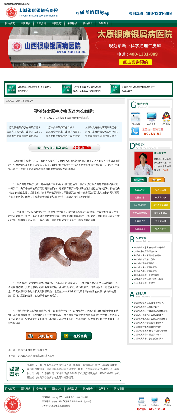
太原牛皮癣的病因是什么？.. (61, 127)
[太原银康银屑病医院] (88, 18)
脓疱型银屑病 (95, 91)
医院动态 (57, 23)
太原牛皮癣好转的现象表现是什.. (102, 127)
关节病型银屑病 (94, 87)
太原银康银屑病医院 (77, 117)
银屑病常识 (23, 87)
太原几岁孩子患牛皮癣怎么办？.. (24, 131)
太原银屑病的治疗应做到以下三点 (36, 355)
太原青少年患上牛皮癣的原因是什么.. (151, 318)
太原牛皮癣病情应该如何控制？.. (102, 131)
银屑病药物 (138, 87)
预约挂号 (88, 23)
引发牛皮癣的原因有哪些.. (146, 271)
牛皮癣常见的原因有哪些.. (146, 267)
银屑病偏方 (149, 87)
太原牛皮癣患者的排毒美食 (32, 350)
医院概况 (25, 23)
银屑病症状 (45, 87)
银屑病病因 (34, 87)
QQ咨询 (166, 124)
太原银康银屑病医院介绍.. (146, 251)
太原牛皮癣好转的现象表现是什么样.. (151, 311)
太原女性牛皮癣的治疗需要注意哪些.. (151, 330)
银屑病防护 (23, 91)
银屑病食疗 (127, 91)
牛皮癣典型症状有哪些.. (145, 283)
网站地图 (119, 388)
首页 (18, 101)
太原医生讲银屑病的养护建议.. (23, 136)
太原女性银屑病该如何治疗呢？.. (24, 127)
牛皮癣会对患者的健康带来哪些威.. (150, 247)
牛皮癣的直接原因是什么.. (146, 263)
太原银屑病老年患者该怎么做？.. (149, 338)
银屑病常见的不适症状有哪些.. (148, 255)
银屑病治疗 (127, 87)
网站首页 (10, 23)
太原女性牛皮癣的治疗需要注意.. (63, 136)
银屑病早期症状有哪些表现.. (147, 275)
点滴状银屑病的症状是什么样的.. (149, 279)
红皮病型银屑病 (80, 91)
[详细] (166, 170)
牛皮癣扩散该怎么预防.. (145, 259)
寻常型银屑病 (79, 87)
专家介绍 (41, 23)
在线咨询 (103, 23)
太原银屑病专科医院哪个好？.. (101, 136)
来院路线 (72, 23)
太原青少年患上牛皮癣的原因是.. (63, 131)
